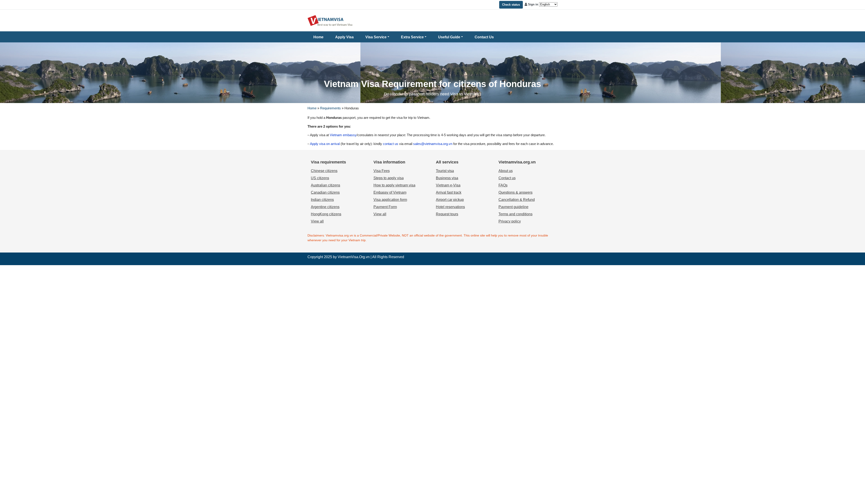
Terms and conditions (516, 214)
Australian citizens (325, 185)
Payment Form (385, 207)
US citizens (320, 178)
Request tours (447, 214)
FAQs (503, 185)
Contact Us (484, 37)
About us (506, 171)
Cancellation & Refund (517, 200)
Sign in (533, 4)
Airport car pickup (450, 200)
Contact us (507, 178)
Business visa (447, 178)
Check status (511, 4)
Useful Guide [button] (449, 37)
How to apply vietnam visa (394, 185)
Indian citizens (322, 200)
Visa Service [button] (376, 37)
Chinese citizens (324, 171)
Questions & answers (516, 192)
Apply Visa (344, 37)
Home (318, 37)
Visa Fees (381, 171)
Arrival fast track (448, 192)
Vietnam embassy (343, 135)
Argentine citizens (325, 207)
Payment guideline (513, 207)
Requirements (330, 108)
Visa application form (390, 200)
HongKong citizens (326, 214)
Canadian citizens (325, 192)
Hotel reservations (450, 207)
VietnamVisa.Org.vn (354, 257)
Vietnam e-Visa (448, 185)
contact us (390, 144)
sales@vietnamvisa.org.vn (432, 144)
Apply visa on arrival (325, 144)
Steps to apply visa (388, 178)
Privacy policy (510, 221)
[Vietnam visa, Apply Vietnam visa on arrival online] (330, 20)
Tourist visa (445, 171)
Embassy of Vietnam (389, 192)
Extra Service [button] (412, 37)
